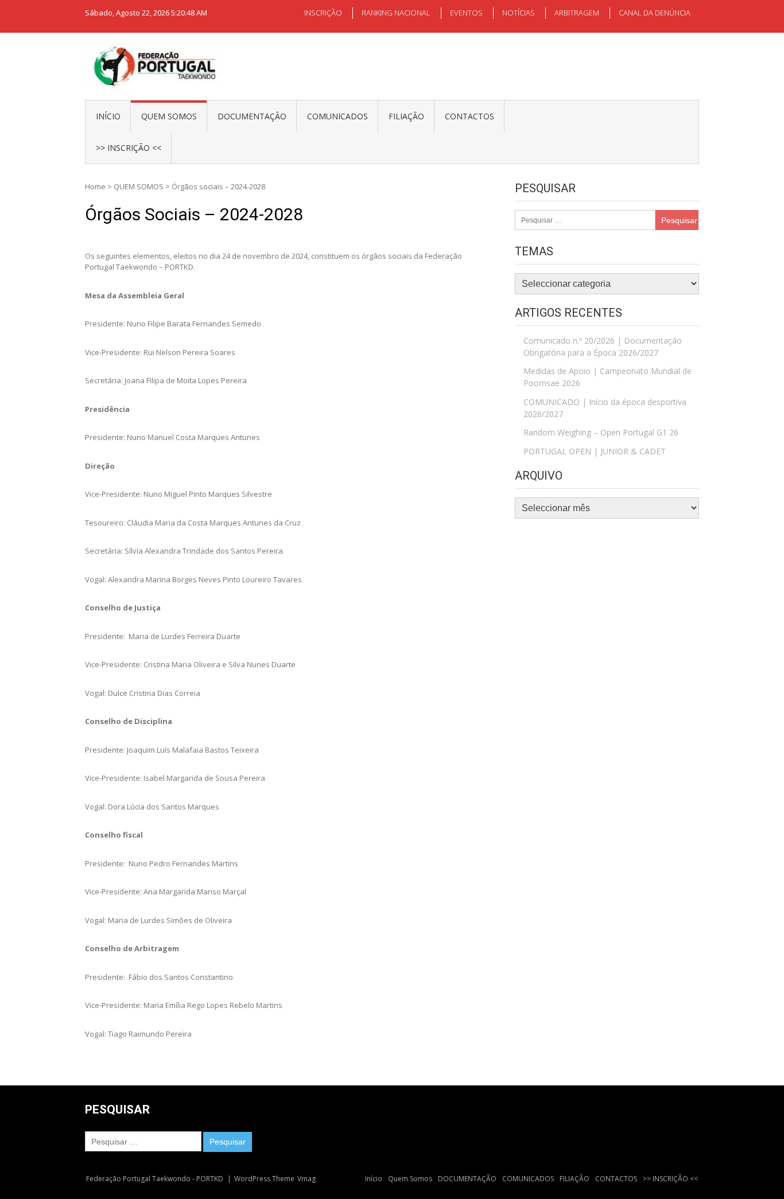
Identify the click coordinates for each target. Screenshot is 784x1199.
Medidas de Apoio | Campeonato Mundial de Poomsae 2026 (607, 376)
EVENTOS (466, 12)
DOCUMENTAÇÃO (252, 116)
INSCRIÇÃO (323, 12)
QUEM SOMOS (139, 186)
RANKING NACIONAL (396, 12)
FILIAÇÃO (406, 116)
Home (95, 186)
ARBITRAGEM (576, 12)
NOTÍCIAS (518, 12)
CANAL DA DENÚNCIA (654, 12)
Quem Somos (169, 116)
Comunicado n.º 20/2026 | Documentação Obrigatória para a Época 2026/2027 (602, 346)
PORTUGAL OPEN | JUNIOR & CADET (594, 451)
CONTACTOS (469, 116)
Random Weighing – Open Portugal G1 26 (600, 432)
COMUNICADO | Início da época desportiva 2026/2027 (604, 407)
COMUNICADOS (337, 116)
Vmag (306, 1179)
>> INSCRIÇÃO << (128, 147)
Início (108, 116)
